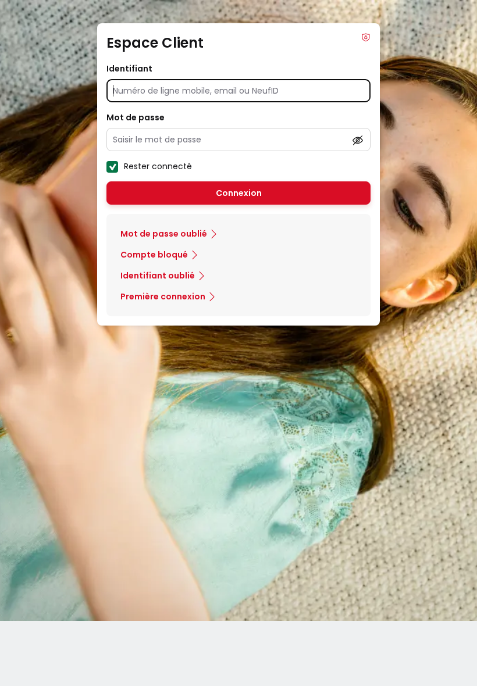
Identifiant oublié (157, 275)
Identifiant (129, 68)
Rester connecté (158, 166)
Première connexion (162, 296)
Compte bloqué (154, 254)
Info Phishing (366, 37)
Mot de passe (135, 117)
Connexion (239, 193)
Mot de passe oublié (163, 234)
